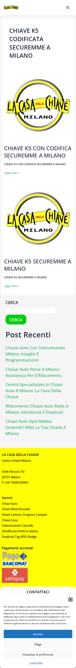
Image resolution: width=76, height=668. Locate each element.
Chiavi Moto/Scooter (16, 509)
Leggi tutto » (11, 172)
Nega (38, 644)
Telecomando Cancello (17, 525)
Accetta (38, 634)
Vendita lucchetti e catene (20, 531)
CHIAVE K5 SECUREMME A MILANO (37, 264)
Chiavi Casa (10, 520)
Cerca (12, 302)
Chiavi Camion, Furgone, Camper (24, 515)
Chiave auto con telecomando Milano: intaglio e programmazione (35, 354)
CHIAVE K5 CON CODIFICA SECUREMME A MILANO (37, 151)
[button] (70, 599)
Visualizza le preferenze (38, 654)
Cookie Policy (36, 662)
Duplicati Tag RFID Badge (19, 537)
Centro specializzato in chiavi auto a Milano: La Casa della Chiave (34, 390)
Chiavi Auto (10, 504)
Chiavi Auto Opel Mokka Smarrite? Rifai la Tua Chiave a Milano (36, 427)
